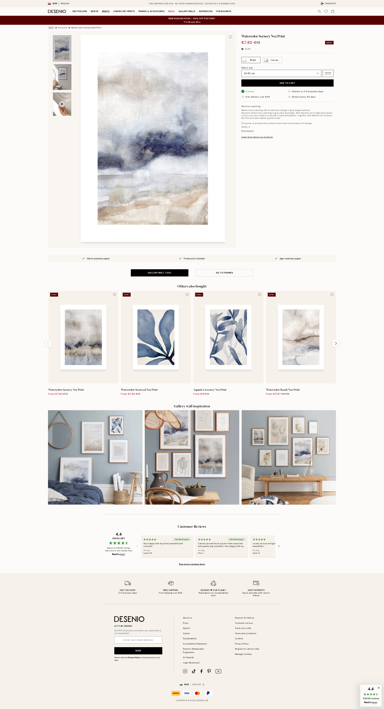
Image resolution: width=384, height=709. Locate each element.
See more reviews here (192, 564)
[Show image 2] (62, 77)
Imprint (186, 628)
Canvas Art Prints (124, 11)
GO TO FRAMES (224, 272)
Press (186, 623)
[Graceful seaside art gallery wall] (95, 457)
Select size (247, 67)
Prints (106, 11)
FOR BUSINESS (223, 11)
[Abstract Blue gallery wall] (192, 457)
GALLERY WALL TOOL (160, 272)
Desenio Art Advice (244, 618)
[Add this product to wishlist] (230, 36)
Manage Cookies (243, 654)
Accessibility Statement (195, 644)
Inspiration (206, 11)
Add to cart (287, 83)
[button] (328, 73)
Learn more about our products (257, 137)
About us (187, 618)
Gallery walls (186, 11)
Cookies (239, 638)
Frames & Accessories (151, 11)
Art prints (63, 27)
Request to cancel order (247, 649)
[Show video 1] (62, 104)
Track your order (243, 628)
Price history (247, 131)
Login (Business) (191, 662)
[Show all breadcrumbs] (51, 27)
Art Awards (188, 657)
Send (138, 650)
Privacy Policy (134, 657)
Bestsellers (80, 11)
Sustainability (190, 638)
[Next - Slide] (336, 343)
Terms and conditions (245, 633)
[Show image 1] (62, 48)
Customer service (244, 623)
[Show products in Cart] (332, 11)
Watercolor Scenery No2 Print (86, 27)
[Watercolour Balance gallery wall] (289, 457)
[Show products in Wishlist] (326, 11)
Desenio (200, 700)
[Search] (319, 11)
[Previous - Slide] (48, 343)
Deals (171, 11)
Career (186, 633)
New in (94, 11)
